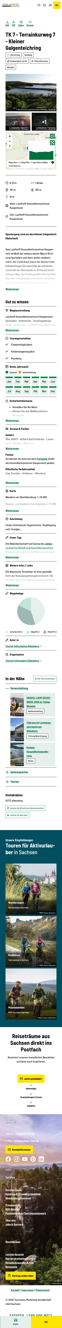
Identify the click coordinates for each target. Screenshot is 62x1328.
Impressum (28, 1290)
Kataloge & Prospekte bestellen (23, 1193)
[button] (55, 1314)
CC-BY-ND (52, 109)
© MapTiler (24, 162)
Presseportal (13, 1205)
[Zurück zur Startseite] (10, 5)
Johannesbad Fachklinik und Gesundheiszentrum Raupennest (29, 547)
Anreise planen (14, 1189)
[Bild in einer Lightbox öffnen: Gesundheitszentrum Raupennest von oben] (44, 122)
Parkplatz (42, 458)
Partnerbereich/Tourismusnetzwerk (26, 1213)
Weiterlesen (12, 289)
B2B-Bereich (13, 1209)
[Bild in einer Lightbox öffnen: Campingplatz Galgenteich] (18, 122)
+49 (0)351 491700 (25, 1133)
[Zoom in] (9, 136)
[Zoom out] (9, 141)
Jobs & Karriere (14, 1224)
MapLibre (13, 162)
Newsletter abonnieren (18, 1198)
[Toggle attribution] (53, 162)
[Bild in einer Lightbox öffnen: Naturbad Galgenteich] (31, 92)
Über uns (10, 1220)
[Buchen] (57, 5)
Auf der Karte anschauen (45, 678)
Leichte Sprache (15, 1254)
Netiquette (11, 1266)
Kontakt (15, 1290)
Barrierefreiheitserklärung (20, 1258)
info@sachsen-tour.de (26, 1140)
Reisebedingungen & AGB (20, 1262)
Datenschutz (43, 1290)
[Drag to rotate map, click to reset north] (9, 146)
